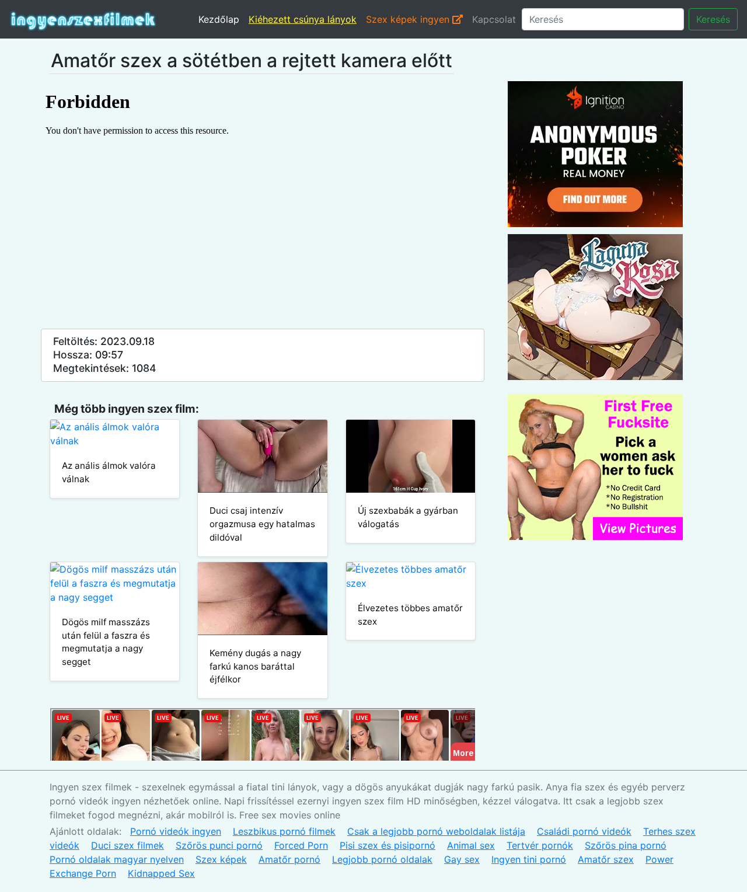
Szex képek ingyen (409, 19)
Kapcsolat (494, 19)
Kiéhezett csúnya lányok (303, 19)
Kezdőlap (218, 19)
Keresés (713, 19)
